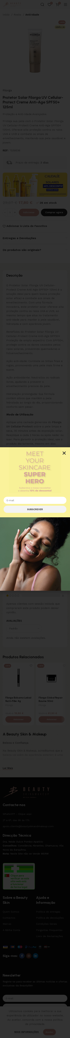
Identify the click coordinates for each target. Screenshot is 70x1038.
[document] (35, 519)
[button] (64, 453)
